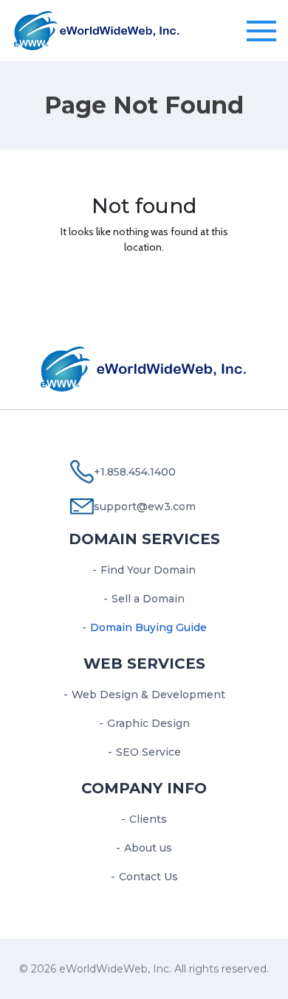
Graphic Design (148, 723)
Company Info (144, 788)
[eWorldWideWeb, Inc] (97, 28)
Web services (144, 663)
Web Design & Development (148, 694)
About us (148, 847)
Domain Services (144, 539)
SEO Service (148, 752)
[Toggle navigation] (261, 32)
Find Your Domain (148, 570)
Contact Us (148, 876)
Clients (148, 819)
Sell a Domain (148, 598)
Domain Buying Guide (148, 627)
